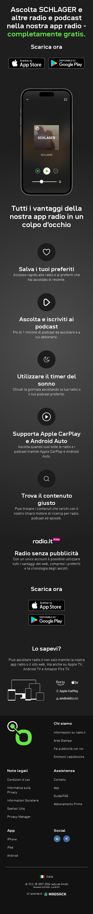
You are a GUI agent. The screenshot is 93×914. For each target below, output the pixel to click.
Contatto (60, 779)
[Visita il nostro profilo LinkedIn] (57, 839)
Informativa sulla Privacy (18, 790)
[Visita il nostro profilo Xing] (66, 839)
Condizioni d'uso (18, 779)
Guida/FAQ (61, 796)
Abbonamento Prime (68, 804)
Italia (49, 876)
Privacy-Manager (19, 816)
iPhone (12, 839)
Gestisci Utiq (16, 808)
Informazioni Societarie (23, 800)
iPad (10, 847)
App (56, 788)
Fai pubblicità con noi (68, 748)
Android (12, 855)
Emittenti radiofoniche (69, 757)
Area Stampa (63, 740)
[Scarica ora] (27, 63)
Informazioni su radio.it (70, 732)
